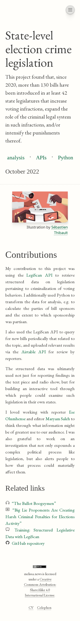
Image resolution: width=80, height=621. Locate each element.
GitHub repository (28, 543)
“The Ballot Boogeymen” (34, 503)
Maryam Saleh (58, 419)
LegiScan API (39, 275)
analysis (15, 157)
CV (31, 607)
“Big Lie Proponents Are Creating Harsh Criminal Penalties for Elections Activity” (40, 516)
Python (65, 157)
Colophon (44, 607)
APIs (41, 157)
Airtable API (33, 352)
